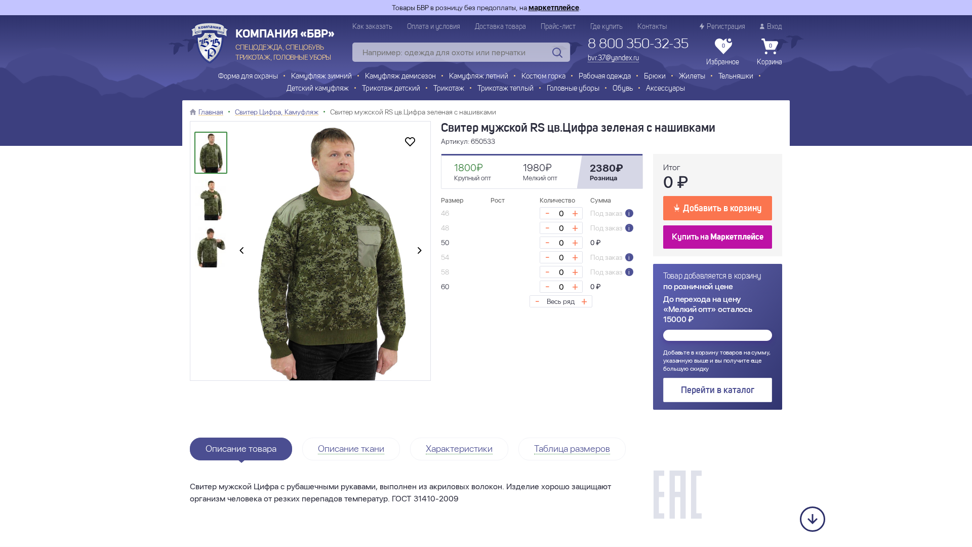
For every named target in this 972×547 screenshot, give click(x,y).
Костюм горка (543, 77)
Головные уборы (573, 89)
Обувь (623, 89)
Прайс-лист (558, 26)
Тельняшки (735, 77)
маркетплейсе (554, 8)
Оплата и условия (433, 26)
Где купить (606, 26)
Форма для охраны (248, 77)
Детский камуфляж (318, 89)
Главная (210, 112)
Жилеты (692, 77)
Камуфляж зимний (321, 77)
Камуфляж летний (478, 77)
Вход (774, 26)
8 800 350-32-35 (638, 44)
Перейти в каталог (717, 390)
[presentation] (241, 251)
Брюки (655, 77)
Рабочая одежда (605, 77)
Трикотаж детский (391, 89)
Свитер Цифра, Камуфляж (276, 112)
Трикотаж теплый (505, 89)
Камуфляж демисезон (400, 77)
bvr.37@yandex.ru (613, 58)
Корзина (769, 55)
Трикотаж (448, 89)
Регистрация (726, 26)
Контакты (652, 26)
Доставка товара (500, 26)
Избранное (722, 55)
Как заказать (372, 26)
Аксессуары (665, 89)
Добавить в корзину (722, 208)
